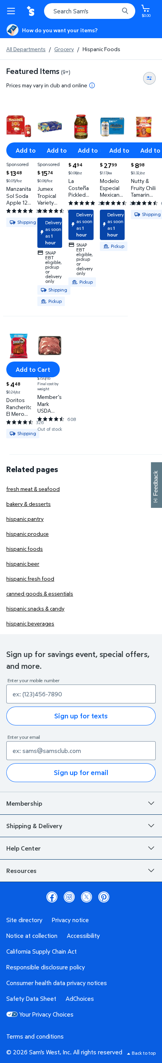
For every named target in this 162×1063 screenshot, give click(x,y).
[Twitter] (86, 897)
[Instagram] (69, 897)
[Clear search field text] (115, 11)
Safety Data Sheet (31, 998)
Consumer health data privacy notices (56, 982)
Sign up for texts (81, 716)
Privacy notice (70, 919)
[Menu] (12, 11)
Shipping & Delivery (34, 825)
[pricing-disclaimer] (92, 85)
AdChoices (80, 998)
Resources (21, 870)
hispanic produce (27, 533)
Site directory (24, 919)
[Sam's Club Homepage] (31, 11)
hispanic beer (22, 563)
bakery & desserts (28, 504)
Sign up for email (81, 772)
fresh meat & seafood (33, 489)
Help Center (23, 848)
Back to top (144, 1053)
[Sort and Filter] (149, 78)
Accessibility (83, 935)
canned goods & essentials (39, 593)
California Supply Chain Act (41, 951)
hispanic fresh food (30, 578)
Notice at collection (31, 935)
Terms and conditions (35, 1036)
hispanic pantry (25, 518)
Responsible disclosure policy (45, 967)
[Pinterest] (104, 897)
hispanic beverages (30, 623)
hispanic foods (24, 548)
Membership (24, 803)
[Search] (125, 11)
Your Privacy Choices (46, 1014)
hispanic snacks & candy (35, 608)
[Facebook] (52, 897)
